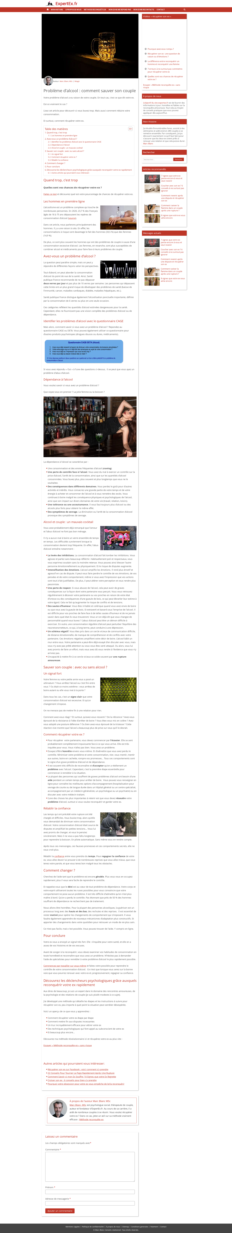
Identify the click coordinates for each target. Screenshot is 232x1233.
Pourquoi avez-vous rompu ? (161, 49)
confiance (59, 856)
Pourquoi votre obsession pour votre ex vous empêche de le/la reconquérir (86, 1083)
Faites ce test (50, 194)
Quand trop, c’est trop (57, 132)
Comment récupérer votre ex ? (64, 157)
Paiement (154, 1227)
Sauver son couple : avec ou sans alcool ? (65, 151)
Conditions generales (139, 1227)
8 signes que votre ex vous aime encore (173, 216)
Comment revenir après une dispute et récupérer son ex (172, 198)
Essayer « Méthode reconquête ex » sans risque (68, 1045)
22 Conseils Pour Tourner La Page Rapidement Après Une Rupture (81, 1073)
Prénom (50, 1187)
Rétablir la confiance (59, 160)
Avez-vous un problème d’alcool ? (62, 139)
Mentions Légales (73, 1227)
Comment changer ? (56, 163)
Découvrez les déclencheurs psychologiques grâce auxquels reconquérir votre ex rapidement (89, 170)
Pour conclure (53, 166)
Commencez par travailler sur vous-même (65, 965)
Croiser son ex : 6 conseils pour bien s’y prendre (72, 1080)
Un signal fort (57, 154)
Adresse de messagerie (58, 1198)
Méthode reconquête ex (91, 1119)
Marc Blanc (148, 143)
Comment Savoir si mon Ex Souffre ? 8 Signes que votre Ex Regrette (82, 1076)
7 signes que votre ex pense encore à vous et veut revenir (171, 178)
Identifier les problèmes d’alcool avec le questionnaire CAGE (76, 142)
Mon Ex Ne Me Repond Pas (120, 10)
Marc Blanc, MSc (78, 1105)
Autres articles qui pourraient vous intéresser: (70, 173)
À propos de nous (73, 10)
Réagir (77, 81)
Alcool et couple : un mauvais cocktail (67, 148)
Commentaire (53, 1149)
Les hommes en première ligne (64, 135)
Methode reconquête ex (95, 10)
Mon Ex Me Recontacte (143, 10)
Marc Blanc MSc (66, 81)
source (72, 218)
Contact (161, 10)
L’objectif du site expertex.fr (155, 102)
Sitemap (125, 1227)
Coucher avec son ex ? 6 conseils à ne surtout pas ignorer (172, 188)
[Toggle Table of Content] (129, 129)
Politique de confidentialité (93, 1227)
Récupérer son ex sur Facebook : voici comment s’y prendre (78, 1069)
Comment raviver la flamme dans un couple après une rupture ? (172, 208)
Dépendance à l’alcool (60, 145)
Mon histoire (57, 10)
